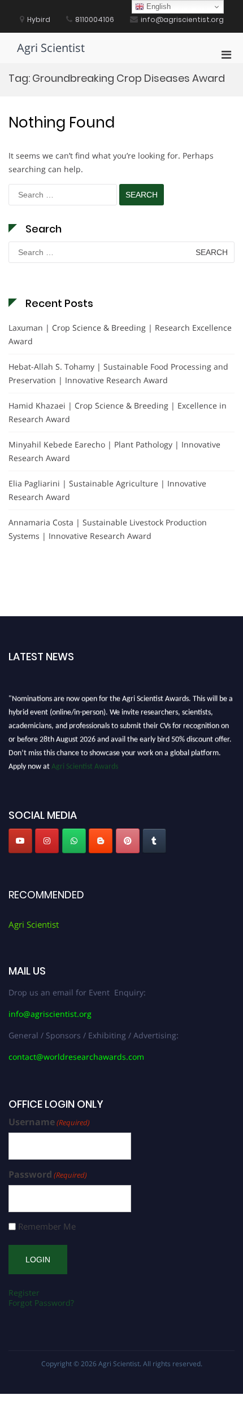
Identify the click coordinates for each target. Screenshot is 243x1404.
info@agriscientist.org (50, 1013)
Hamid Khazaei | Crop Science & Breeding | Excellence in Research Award (117, 412)
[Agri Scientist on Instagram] (47, 840)
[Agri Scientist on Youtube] (20, 840)
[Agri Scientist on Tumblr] (154, 840)
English (157, 6)
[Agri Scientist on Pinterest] (128, 840)
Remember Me (47, 1226)
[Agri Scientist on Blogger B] (100, 840)
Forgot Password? (41, 1302)
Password (47, 1175)
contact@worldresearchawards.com (76, 1056)
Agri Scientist (51, 47)
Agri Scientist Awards (84, 765)
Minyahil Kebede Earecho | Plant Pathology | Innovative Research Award (114, 451)
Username (49, 1122)
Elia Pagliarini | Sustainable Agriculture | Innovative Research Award (107, 490)
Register (24, 1292)
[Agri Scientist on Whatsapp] (74, 840)
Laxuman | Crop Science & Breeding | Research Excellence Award (120, 334)
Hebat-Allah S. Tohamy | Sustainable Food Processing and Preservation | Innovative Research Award (118, 373)
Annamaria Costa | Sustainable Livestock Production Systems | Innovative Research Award (107, 529)
